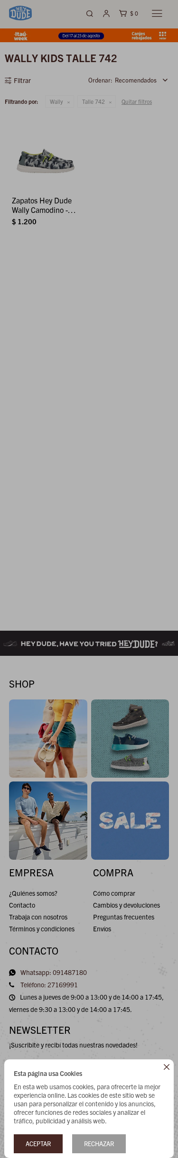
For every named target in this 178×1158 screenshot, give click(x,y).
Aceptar (38, 1144)
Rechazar (99, 1144)
